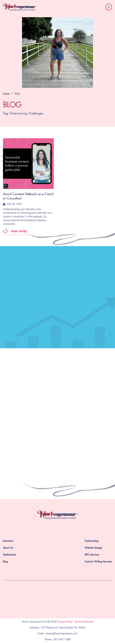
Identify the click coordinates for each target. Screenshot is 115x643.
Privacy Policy (64, 621)
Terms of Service (84, 621)
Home (6, 93)
